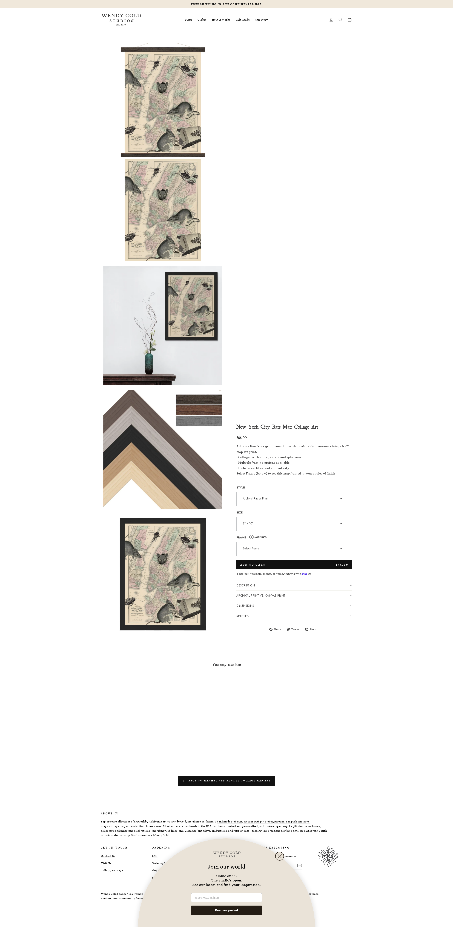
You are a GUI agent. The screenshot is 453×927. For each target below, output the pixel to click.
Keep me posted (226, 910)
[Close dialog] (279, 856)
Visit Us (106, 863)
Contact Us (108, 856)
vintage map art (119, 826)
